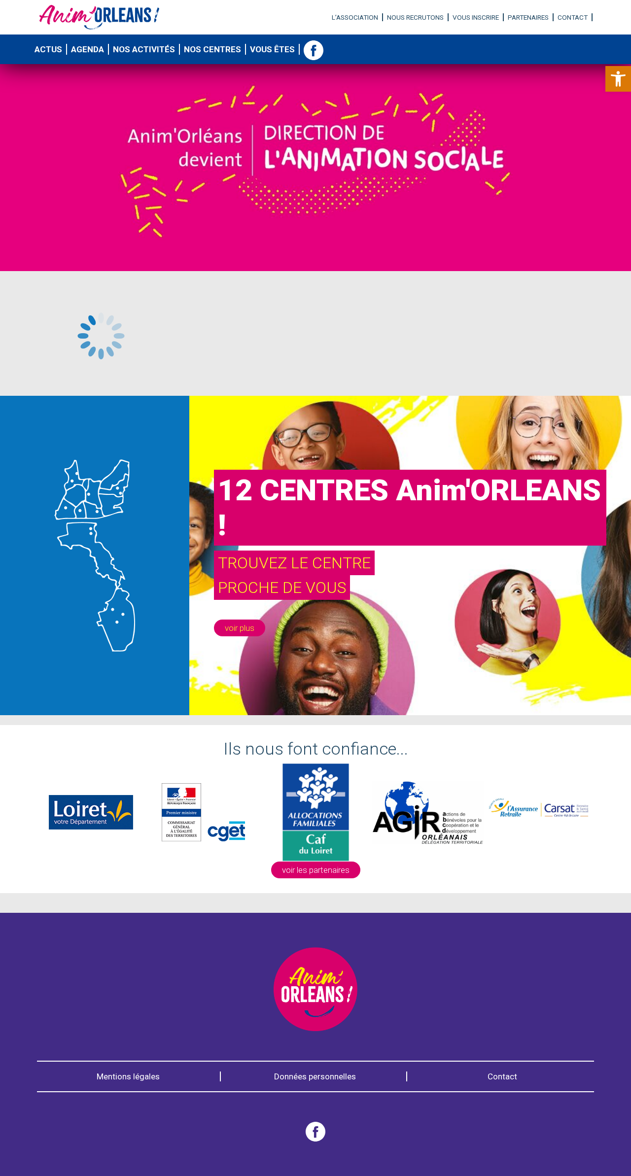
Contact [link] (573, 17)
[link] (618, 79)
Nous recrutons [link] (415, 17)
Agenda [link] (87, 49)
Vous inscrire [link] (476, 17)
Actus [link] (48, 49)
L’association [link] (355, 17)
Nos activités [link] (144, 49)
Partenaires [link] (528, 17)
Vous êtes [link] (272, 49)
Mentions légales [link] (128, 1076)
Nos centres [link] (212, 49)
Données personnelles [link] (315, 1076)
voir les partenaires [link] (316, 870)
